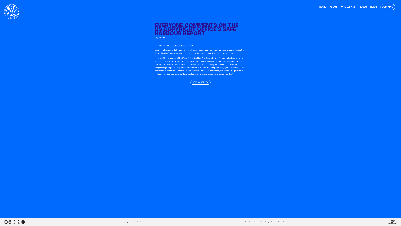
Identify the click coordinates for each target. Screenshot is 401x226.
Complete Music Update (176, 45)
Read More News (200, 82)
